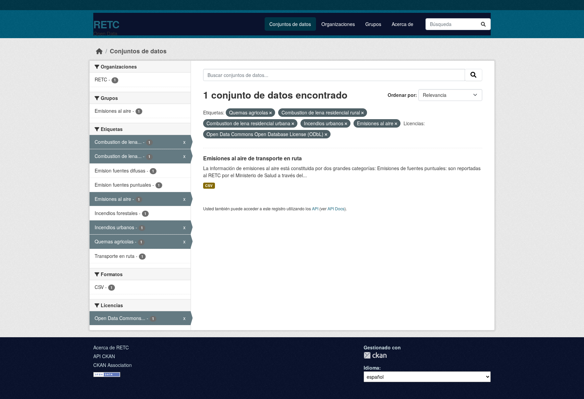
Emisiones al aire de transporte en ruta (252, 158)
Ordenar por (401, 94)
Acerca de (402, 24)
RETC (106, 24)
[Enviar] (483, 24)
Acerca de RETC (111, 347)
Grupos (373, 24)
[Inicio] (99, 51)
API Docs (335, 208)
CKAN (375, 355)
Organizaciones (338, 24)
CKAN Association (112, 365)
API (315, 208)
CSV (209, 185)
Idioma (371, 367)
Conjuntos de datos (290, 24)
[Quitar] (270, 112)
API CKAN (104, 356)
